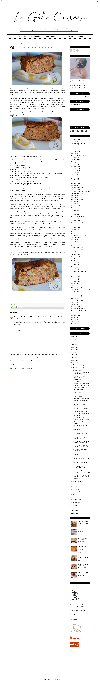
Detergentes (75, 187)
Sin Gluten (75, 296)
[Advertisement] (38, 670)
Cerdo (73, 174)
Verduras (74, 321)
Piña (72, 274)
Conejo (73, 179)
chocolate (74, 177)
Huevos (73, 229)
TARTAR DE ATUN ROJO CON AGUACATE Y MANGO (83, 575)
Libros (73, 241)
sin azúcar (75, 294)
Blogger (58, 679)
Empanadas (74, 195)
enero (75, 502)
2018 (73, 350)
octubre (76, 370)
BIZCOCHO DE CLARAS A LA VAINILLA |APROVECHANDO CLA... (81, 410)
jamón (73, 231)
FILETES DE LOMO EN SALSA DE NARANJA (80, 426)
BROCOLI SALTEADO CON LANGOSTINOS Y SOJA (80, 446)
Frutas (73, 214)
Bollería (74, 157)
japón (73, 233)
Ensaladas (74, 197)
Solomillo (74, 302)
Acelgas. (74, 139)
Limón (73, 243)
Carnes (73, 168)
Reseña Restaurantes (32, 36)
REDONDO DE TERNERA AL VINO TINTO (81, 395)
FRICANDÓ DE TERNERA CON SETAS (80, 438)
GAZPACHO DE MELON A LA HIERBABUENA (82, 531)
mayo (75, 492)
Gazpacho (74, 221)
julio (75, 486)
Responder (17, 330)
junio (75, 489)
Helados (74, 227)
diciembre (77, 365)
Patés (73, 267)
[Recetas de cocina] (74, 638)
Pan (72, 258)
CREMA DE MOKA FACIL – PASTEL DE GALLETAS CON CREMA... (81, 391)
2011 (73, 508)
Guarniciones (75, 223)
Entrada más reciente (18, 358)
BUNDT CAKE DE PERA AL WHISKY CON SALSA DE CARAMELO (81, 458)
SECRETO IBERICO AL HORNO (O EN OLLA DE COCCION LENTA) (83, 558)
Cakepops (74, 164)
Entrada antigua (58, 358)
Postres (74, 281)
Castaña (74, 172)
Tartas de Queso (77, 308)
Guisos (73, 225)
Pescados (74, 269)
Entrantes (74, 199)
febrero (76, 499)
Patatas (74, 265)
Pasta (73, 260)
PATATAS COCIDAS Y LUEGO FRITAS (83, 522)
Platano (74, 277)
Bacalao (74, 151)
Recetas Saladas (68, 36)
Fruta (73, 212)
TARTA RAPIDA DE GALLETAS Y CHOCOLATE (83, 540)
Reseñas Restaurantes (79, 289)
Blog (18, 36)
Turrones (74, 315)
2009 (73, 513)
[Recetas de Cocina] (75, 632)
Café (72, 162)
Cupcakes (74, 183)
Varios (73, 319)
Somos (81, 36)
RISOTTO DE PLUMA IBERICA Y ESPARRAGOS (81, 418)
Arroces (74, 147)
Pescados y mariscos (49, 308)
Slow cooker (75, 300)
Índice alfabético (51, 36)
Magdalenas (75, 245)
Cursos (73, 185)
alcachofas (75, 141)
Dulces (73, 189)
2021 (73, 342)
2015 (73, 357)
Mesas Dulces (75, 250)
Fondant (74, 206)
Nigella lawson (76, 256)
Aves (72, 149)
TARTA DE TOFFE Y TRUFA (81, 473)
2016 (73, 355)
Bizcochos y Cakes (77, 155)
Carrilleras (75, 170)
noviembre (77, 367)
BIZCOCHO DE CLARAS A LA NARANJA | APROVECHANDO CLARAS (82, 549)
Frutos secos (75, 216)
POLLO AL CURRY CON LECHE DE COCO (80, 463)
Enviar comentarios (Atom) (31, 361)
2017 (73, 352)
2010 (73, 510)
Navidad (74, 254)
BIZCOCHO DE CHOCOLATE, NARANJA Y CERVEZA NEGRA (81, 400)
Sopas (73, 304)
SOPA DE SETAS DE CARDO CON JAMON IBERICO (81, 386)
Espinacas (74, 204)
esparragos (75, 201)
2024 (73, 337)
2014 (73, 360)
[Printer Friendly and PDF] (18, 307)
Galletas (74, 218)
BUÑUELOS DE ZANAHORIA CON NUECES (81, 373)
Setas (73, 292)
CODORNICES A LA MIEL (80, 470)
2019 (73, 347)
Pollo (73, 279)
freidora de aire (77, 208)
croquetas (74, 181)
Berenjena (74, 153)
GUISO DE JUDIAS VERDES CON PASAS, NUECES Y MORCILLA (81, 477)
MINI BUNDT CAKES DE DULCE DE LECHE (80, 434)
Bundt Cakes (75, 160)
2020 (73, 344)
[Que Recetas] (74, 615)
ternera (74, 313)
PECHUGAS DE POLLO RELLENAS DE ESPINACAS (79, 378)
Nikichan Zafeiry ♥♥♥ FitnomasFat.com (28, 317)
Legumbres (74, 239)
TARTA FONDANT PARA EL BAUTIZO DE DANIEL (81, 442)
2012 (73, 505)
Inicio (39, 358)
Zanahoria (74, 323)
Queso (73, 283)
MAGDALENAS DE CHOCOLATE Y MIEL (79, 467)
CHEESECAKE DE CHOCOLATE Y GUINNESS (81, 382)
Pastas (73, 262)
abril (75, 494)
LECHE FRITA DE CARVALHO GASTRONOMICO (83, 566)
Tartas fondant (76, 311)
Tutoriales (75, 317)
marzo (75, 497)
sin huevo (74, 298)
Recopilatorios (76, 287)
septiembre (77, 481)
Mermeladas (75, 248)
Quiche (73, 285)
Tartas (73, 306)
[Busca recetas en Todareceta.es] (78, 611)
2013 (73, 363)
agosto (75, 484)
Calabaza (74, 166)
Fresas (73, 210)
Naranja (74, 252)
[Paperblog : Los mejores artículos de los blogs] (73, 620)
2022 (73, 339)
